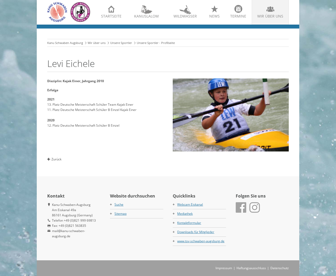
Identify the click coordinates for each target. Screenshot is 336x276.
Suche (118, 204)
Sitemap (120, 213)
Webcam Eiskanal (190, 204)
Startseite (111, 16)
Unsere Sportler (121, 43)
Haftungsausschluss (251, 268)
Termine (238, 16)
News (214, 16)
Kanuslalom (146, 16)
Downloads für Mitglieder (195, 232)
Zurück (56, 159)
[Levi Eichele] (231, 114)
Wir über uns (270, 16)
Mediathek (185, 213)
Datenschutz (279, 268)
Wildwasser (185, 16)
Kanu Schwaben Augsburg (65, 43)
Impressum (224, 268)
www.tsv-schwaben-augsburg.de (200, 241)
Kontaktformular (189, 223)
